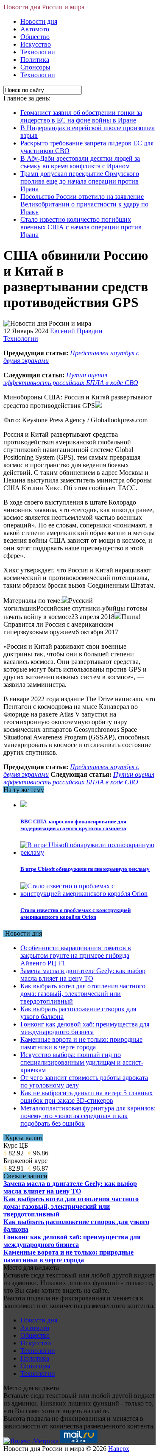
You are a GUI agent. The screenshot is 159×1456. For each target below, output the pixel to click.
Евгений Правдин (76, 331)
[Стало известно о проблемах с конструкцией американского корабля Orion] (88, 893)
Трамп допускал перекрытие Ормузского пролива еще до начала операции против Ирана (79, 181)
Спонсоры (35, 67)
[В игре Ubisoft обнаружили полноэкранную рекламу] (88, 852)
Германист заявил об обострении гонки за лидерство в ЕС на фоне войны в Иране (81, 116)
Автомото (34, 29)
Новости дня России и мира (43, 7)
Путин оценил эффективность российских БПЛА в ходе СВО (70, 378)
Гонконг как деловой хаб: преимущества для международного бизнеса (84, 1028)
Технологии (37, 52)
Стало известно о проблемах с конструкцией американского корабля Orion (75, 913)
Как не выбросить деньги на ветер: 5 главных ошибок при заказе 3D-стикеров (86, 1096)
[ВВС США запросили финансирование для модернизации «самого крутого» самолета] (23, 805)
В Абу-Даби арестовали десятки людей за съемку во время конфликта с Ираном (80, 162)
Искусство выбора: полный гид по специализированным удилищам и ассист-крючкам (81, 1062)
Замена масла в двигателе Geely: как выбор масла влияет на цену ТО (82, 974)
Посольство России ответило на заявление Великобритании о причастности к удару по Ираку (84, 204)
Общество (35, 36)
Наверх (118, 1448)
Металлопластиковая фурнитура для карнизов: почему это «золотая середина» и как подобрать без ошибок (88, 1116)
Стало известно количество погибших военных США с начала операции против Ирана (81, 227)
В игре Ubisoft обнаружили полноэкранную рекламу (85, 869)
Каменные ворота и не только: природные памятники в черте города (81, 1043)
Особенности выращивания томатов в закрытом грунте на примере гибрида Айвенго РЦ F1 (75, 955)
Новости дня (38, 21)
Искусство (35, 44)
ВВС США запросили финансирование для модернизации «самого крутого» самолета (73, 824)
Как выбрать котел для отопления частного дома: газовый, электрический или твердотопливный (82, 993)
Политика (34, 59)
